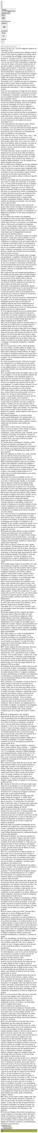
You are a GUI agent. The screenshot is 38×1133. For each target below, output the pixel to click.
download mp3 (6, 1126)
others (3, 33)
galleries (4, 23)
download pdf (7, 1128)
